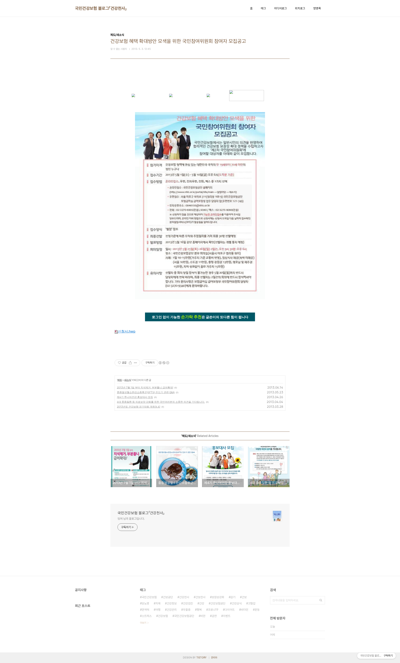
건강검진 (188, 603)
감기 (232, 597)
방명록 (317, 8)
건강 (201, 603)
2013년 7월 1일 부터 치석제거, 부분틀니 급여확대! (145, 387)
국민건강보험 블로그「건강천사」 (101, 8)
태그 (263, 8)
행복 (199, 609)
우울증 (186, 609)
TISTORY (201, 657)
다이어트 (230, 609)
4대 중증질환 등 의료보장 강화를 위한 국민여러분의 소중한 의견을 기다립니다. (161, 401)
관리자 (214, 657)
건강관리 (172, 609)
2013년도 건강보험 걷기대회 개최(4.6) (138, 406)
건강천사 (184, 597)
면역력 (145, 609)
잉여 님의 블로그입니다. (131, 518)
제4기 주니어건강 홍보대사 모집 (135, 397)
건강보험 (163, 616)
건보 (244, 597)
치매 (157, 603)
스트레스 (147, 616)
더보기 (143, 622)
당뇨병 (145, 603)
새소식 (127, 380)
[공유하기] (130, 363)
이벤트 (226, 616)
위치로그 (300, 8)
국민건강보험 (149, 597)
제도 (119, 380)
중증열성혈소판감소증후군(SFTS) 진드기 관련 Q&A (146, 392)
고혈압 (251, 603)
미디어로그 (280, 8)
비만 (202, 616)
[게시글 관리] (135, 363)
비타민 (244, 609)
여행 (157, 609)
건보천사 (200, 597)
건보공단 (168, 597)
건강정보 (172, 603)
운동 (257, 609)
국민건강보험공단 (184, 616)
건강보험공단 (217, 603)
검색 (321, 600)
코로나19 (213, 609)
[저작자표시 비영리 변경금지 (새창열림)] (163, 362)
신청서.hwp (126, 331)
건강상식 (237, 603)
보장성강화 (218, 597)
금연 (214, 616)
